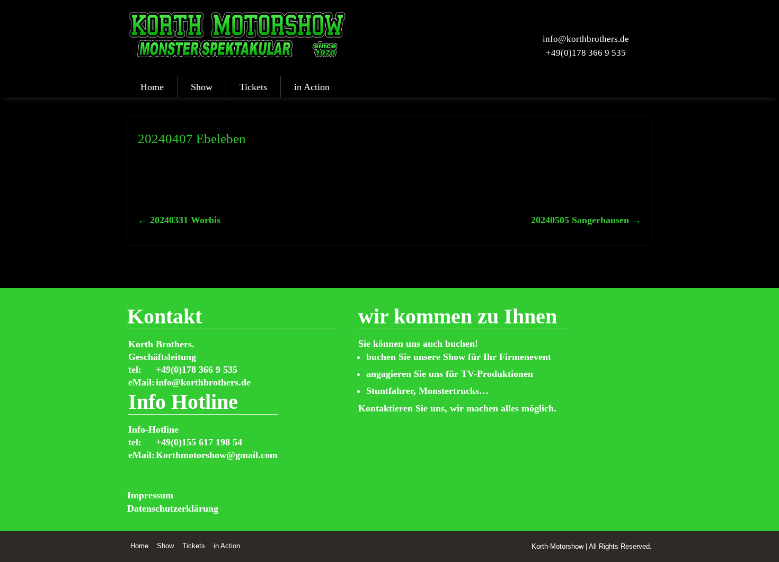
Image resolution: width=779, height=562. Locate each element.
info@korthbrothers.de (586, 39)
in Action (312, 87)
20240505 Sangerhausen (586, 220)
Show (202, 87)
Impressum (150, 495)
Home (152, 87)
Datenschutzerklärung (172, 508)
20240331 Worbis (179, 220)
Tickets (253, 87)
